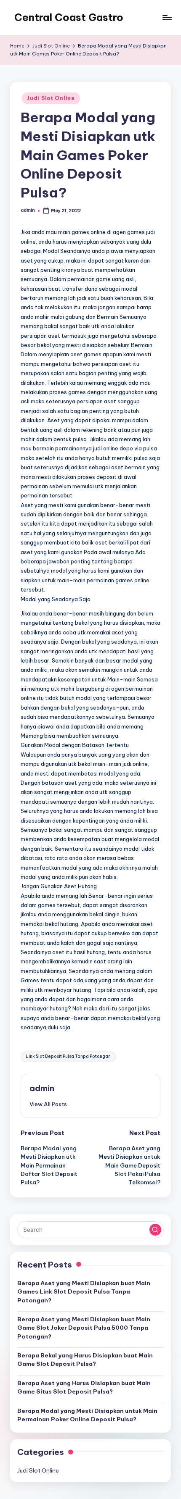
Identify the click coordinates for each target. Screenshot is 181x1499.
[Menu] (166, 17)
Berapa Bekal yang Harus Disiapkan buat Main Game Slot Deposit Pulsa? (85, 1360)
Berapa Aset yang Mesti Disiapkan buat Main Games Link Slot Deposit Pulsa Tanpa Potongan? (83, 1291)
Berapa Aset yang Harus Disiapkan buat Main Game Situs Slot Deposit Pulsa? (84, 1387)
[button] (48, 1104)
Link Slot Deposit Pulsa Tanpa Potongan (68, 1056)
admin (41, 1088)
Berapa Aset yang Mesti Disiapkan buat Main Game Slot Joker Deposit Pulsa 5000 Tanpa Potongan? (83, 1327)
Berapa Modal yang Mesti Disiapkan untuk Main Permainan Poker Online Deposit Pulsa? (87, 1415)
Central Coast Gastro (68, 17)
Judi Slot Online (51, 98)
